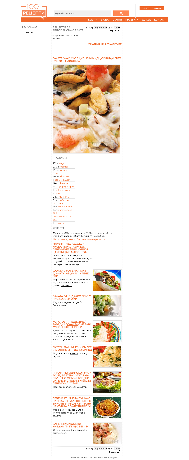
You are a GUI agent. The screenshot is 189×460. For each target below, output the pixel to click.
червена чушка (62, 190)
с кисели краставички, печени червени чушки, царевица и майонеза (70, 248)
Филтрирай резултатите (105, 44)
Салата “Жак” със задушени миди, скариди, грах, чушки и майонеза (87, 59)
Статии (117, 19)
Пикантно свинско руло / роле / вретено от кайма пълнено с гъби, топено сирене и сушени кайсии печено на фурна (72, 378)
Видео (105, 19)
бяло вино (65, 176)
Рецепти (92, 19)
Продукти (131, 19)
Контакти (160, 19)
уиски (61, 223)
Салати (28, 32)
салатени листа (62, 216)
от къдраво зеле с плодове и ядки (72, 297)
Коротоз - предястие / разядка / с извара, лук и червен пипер (72, 324)
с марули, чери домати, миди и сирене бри (71, 273)
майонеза (63, 197)
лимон (57, 193)
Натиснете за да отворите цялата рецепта (79, 239)
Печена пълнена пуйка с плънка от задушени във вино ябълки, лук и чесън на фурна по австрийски (72, 402)
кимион (64, 183)
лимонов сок (65, 206)
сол (55, 219)
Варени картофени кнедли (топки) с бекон (70, 425)
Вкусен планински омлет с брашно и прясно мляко (72, 348)
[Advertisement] (36, 80)
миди (62, 163)
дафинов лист (62, 180)
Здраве (146, 19)
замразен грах (66, 186)
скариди (64, 166)
